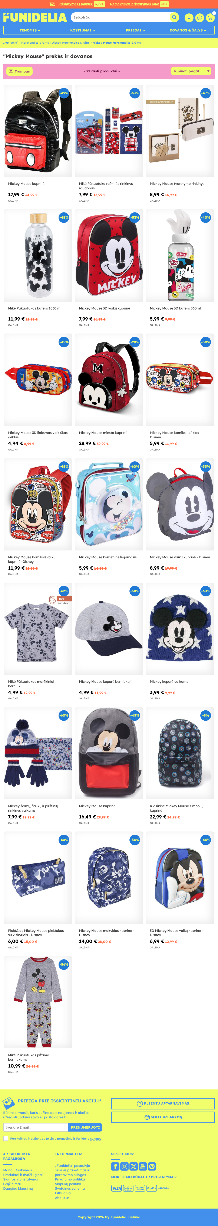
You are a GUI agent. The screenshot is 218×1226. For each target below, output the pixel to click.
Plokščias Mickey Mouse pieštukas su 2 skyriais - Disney (36, 932)
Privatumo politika (70, 1179)
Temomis (28, 30)
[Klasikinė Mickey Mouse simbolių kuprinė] (180, 753)
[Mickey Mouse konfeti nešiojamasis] (109, 504)
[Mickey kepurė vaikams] (180, 629)
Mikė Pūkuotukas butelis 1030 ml (34, 308)
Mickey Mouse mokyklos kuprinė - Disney (106, 932)
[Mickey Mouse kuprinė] (38, 131)
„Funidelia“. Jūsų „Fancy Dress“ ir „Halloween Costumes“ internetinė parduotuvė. (35, 17)
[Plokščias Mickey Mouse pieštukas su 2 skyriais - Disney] (38, 877)
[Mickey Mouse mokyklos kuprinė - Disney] (109, 877)
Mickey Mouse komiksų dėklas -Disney (175, 435)
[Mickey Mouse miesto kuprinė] (109, 380)
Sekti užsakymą (166, 1117)
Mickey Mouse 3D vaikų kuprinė (104, 308)
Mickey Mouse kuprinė (26, 183)
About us (62, 1198)
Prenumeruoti (85, 1127)
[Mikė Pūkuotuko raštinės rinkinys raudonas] (109, 131)
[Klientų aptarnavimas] (199, 17)
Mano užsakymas (17, 1170)
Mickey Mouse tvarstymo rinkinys (177, 183)
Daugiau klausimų (18, 1188)
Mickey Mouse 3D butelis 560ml (175, 308)
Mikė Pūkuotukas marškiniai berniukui (31, 683)
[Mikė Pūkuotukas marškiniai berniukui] (38, 629)
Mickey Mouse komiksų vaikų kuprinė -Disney (31, 559)
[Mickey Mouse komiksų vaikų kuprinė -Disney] (38, 504)
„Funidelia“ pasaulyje (72, 1165)
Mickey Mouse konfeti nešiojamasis (108, 557)
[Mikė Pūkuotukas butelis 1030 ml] (38, 255)
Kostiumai (80, 30)
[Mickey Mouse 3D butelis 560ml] (180, 255)
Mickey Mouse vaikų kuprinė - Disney (180, 557)
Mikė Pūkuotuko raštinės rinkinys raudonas (106, 185)
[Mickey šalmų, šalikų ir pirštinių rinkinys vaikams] (38, 753)
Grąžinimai (12, 1184)
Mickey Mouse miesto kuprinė (103, 433)
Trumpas (22, 71)
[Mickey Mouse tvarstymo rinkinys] (180, 131)
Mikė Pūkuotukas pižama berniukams (28, 1057)
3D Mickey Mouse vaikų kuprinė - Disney (176, 932)
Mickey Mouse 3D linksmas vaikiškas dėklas (38, 435)
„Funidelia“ (10, 42)
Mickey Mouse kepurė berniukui (105, 681)
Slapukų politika (68, 1184)
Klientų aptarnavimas (166, 1103)
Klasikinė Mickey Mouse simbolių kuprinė (176, 808)
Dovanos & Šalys (186, 30)
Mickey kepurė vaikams (169, 681)
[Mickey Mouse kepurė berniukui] (109, 629)
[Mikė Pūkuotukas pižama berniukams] (38, 1002)
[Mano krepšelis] (210, 17)
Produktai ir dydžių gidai (23, 1175)
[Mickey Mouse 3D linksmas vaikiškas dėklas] (38, 380)
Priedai (133, 30)
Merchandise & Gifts (35, 42)
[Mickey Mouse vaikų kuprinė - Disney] (180, 504)
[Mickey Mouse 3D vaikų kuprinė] (109, 255)
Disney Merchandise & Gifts (70, 42)
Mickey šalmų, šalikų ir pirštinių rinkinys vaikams (33, 808)
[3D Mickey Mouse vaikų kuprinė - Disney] (180, 877)
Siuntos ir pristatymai (20, 1179)
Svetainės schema (70, 1188)
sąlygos (95, 1138)
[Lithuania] (115, 1167)
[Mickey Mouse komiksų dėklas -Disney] (180, 380)
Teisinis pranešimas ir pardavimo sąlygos (72, 1172)
